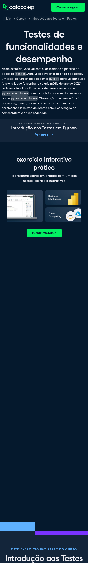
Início (7, 18)
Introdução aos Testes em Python (54, 18)
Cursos (21, 18)
